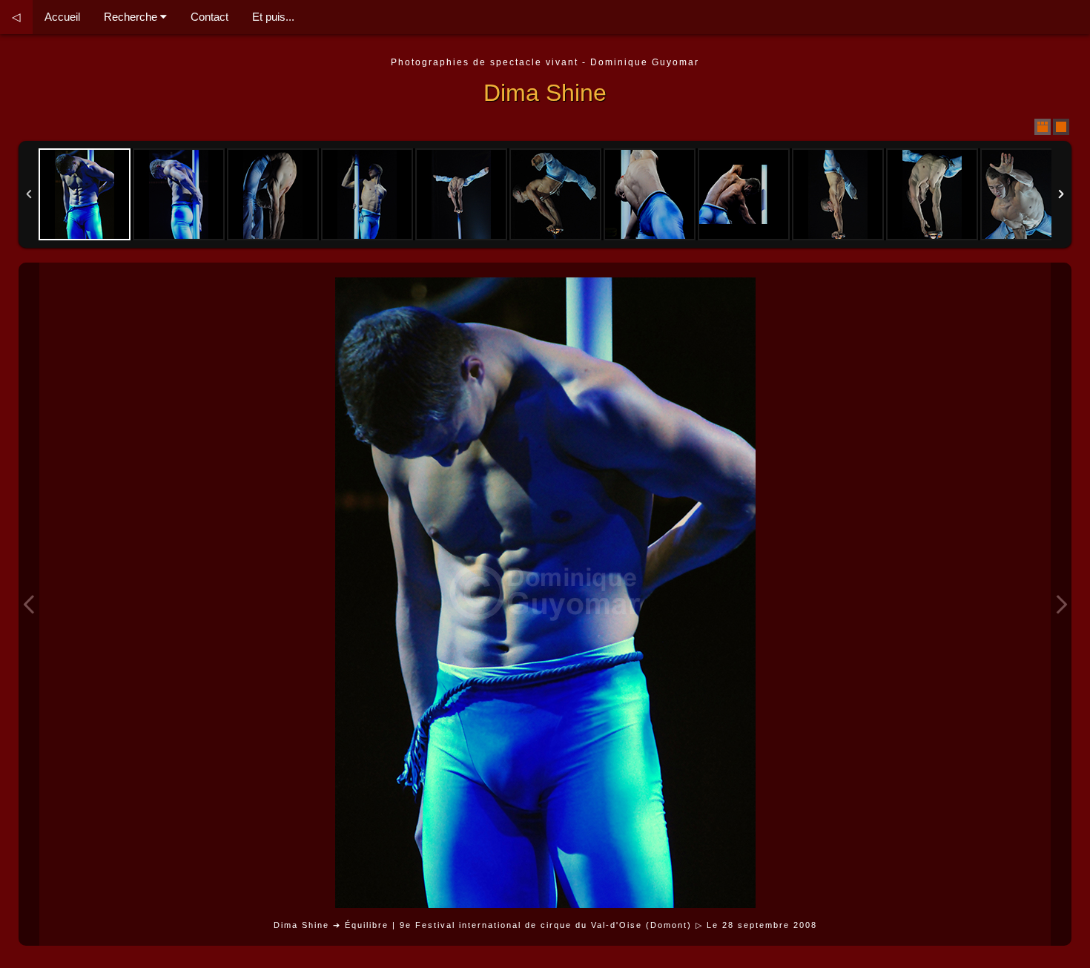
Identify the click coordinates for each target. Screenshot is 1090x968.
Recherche (132, 16)
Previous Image (29, 604)
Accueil (62, 16)
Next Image (1061, 604)
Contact (209, 16)
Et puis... (273, 16)
